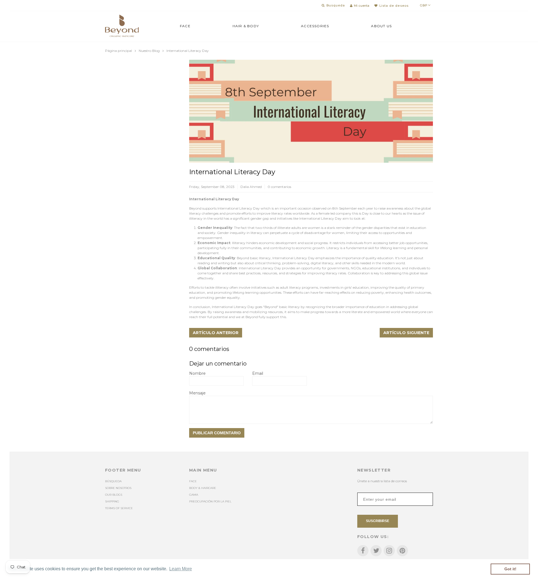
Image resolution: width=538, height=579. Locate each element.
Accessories (315, 26)
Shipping (112, 501)
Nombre (197, 373)
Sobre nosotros (118, 488)
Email (257, 373)
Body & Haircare (202, 488)
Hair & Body (246, 26)
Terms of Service (119, 508)
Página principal (118, 51)
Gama (193, 495)
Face (185, 26)
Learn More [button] (180, 568)
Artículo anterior (215, 332)
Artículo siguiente (406, 332)
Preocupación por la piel (210, 501)
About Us (381, 26)
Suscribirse (377, 521)
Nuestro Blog (149, 51)
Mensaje (197, 393)
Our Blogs (113, 495)
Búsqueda (113, 481)
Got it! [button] (510, 569)
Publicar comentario (217, 433)
